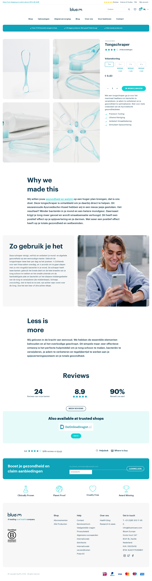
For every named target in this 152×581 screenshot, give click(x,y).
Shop (30, 19)
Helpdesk (103, 451)
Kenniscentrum (83, 524)
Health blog (105, 520)
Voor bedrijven (104, 19)
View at (76, 436)
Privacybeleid (83, 531)
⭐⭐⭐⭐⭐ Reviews (111, 2)
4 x (141, 64)
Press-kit (80, 554)
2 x (120, 64)
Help (79, 516)
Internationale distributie (83, 541)
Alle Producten (60, 524)
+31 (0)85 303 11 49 (133, 520)
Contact (120, 19)
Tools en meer (110, 41)
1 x (109, 64)
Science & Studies (126, 2)
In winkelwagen (133, 88)
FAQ (135, 2)
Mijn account (143, 2)
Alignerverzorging (62, 19)
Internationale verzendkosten (83, 548)
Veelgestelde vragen (86, 528)
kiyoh (59, 451)
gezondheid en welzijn (59, 199)
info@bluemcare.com (132, 528)
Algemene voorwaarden (87, 535)
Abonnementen (61, 520)
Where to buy (121, 451)
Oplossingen (43, 19)
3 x (130, 64)
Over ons (89, 19)
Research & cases (107, 524)
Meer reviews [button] (76, 408)
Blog (78, 19)
